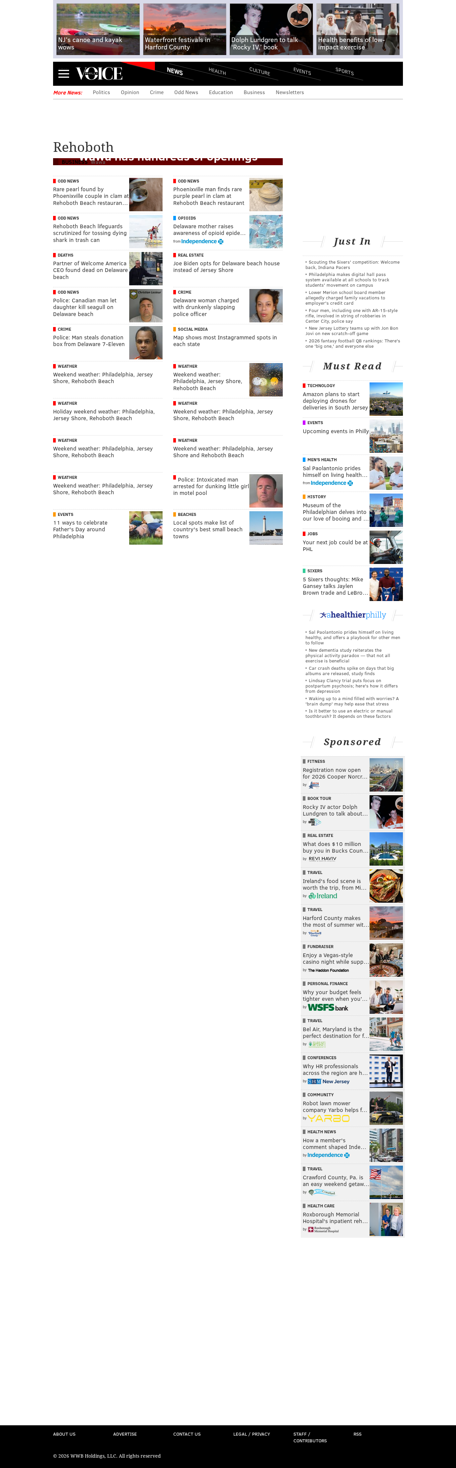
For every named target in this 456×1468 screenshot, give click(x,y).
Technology (321, 385)
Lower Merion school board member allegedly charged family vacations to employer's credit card (345, 297)
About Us (64, 1434)
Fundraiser (320, 946)
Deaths (65, 255)
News (175, 71)
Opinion (130, 91)
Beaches (187, 514)
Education (221, 91)
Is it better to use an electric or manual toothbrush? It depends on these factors (349, 713)
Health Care (320, 1206)
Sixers (314, 571)
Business (254, 91)
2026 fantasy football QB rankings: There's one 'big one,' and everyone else (352, 343)
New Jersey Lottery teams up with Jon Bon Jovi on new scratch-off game (351, 330)
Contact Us (187, 1434)
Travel (314, 872)
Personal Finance (327, 983)
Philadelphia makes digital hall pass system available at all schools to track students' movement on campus (347, 279)
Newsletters (290, 91)
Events (302, 70)
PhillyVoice (99, 73)
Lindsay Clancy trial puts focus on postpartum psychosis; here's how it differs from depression (351, 685)
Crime (157, 91)
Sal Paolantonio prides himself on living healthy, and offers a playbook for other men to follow (352, 637)
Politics (101, 91)
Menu (63, 73)
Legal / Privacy (251, 1434)
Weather (67, 366)
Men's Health (322, 460)
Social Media (193, 329)
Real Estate (191, 255)
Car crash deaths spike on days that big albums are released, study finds (349, 670)
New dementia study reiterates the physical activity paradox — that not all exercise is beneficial (347, 655)
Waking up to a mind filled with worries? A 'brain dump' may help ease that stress (352, 701)
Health (217, 70)
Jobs (312, 534)
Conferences (321, 1058)
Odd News (186, 91)
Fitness (316, 761)
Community (320, 1095)
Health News (321, 1132)
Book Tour (319, 798)
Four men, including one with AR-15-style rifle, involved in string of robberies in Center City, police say (351, 315)
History (316, 497)
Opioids (187, 218)
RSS (358, 1434)
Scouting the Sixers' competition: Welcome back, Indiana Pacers (352, 264)
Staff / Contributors (310, 1437)
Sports (344, 71)
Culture (259, 71)
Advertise (125, 1434)
